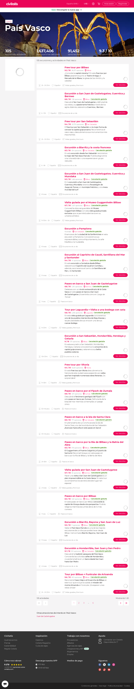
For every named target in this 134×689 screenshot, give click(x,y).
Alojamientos (72, 652)
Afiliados (70, 643)
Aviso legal (102, 686)
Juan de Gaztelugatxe (46, 616)
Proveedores (72, 640)
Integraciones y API (75, 649)
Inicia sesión (109, 4)
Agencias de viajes (74, 646)
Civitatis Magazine (43, 643)
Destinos (39, 640)
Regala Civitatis (10, 649)
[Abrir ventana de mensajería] (5, 684)
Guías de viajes (42, 646)
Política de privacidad (115, 686)
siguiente (120, 603)
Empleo (70, 654)
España (9, 21)
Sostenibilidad (10, 646)
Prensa (7, 643)
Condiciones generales (89, 686)
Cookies (127, 686)
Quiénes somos (10, 640)
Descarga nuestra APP (46, 661)
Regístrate (122, 4)
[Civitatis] (12, 4)
